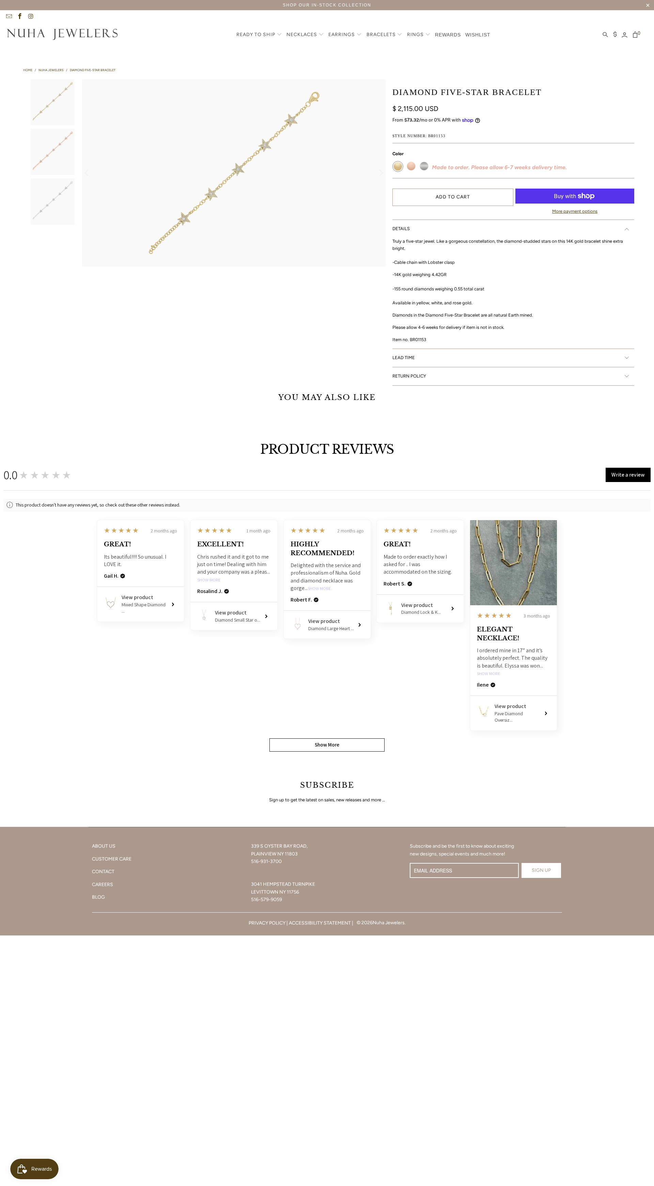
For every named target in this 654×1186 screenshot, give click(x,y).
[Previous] (87, 173)
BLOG (98, 897)
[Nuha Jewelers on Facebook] (19, 17)
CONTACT (103, 872)
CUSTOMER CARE (111, 859)
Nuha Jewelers (389, 923)
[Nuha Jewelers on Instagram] (30, 17)
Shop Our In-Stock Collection (327, 5)
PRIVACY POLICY (267, 923)
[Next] (380, 173)
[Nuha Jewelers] (62, 35)
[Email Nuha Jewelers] (8, 17)
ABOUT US (103, 846)
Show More (209, 580)
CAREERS (102, 884)
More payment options (574, 211)
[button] (259, 35)
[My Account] (624, 35)
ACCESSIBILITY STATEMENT (320, 923)
